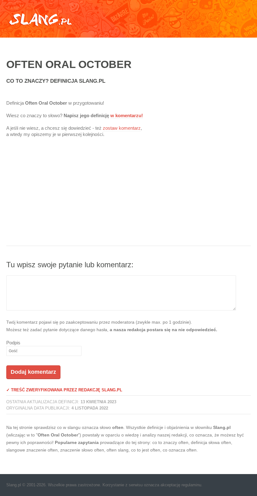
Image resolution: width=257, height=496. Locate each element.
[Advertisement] (128, 195)
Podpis (13, 342)
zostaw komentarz (122, 128)
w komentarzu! (126, 115)
